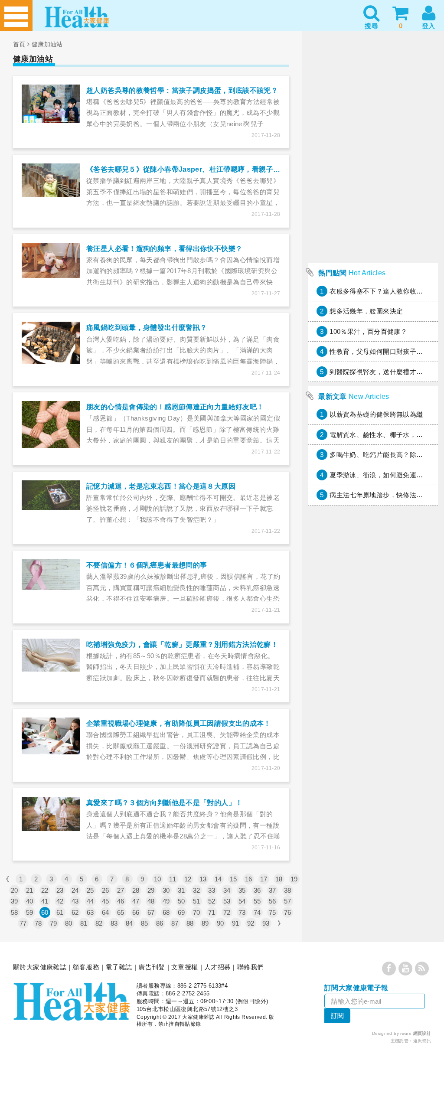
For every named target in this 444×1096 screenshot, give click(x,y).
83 (114, 923)
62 (75, 912)
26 (105, 890)
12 (188, 879)
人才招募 (217, 967)
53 (227, 901)
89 (205, 923)
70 (196, 912)
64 (105, 912)
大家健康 (71, 1001)
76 (287, 912)
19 (294, 879)
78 (38, 923)
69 (181, 912)
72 (227, 912)
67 (151, 912)
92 (251, 923)
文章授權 (184, 967)
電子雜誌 (118, 967)
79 (53, 923)
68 (166, 912)
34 (227, 890)
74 (257, 912)
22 (45, 890)
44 (90, 901)
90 (220, 923)
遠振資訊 (422, 1040)
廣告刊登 (151, 967)
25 (90, 890)
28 (136, 890)
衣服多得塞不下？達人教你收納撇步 (383, 291)
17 (264, 879)
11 (172, 879)
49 (166, 901)
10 (157, 879)
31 (181, 890)
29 (151, 890)
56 (272, 901)
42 (60, 901)
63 (90, 912)
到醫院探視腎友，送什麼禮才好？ (380, 371)
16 (248, 879)
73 (242, 912)
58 (14, 912)
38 (287, 890)
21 (29, 890)
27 (120, 890)
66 (136, 912)
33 (211, 890)
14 (218, 879)
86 (159, 923)
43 (75, 901)
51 (196, 901)
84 (129, 923)
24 (75, 890)
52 (211, 901)
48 (151, 901)
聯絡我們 (250, 967)
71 (211, 912)
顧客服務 (85, 967)
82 (99, 923)
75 (272, 912)
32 (196, 890)
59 (29, 912)
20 (14, 890)
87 (175, 923)
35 (242, 890)
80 (68, 923)
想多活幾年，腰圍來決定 (366, 311)
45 (105, 901)
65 (120, 912)
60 (45, 912)
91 (235, 923)
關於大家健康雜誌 (39, 967)
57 (287, 901)
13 (203, 879)
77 (23, 923)
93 (266, 923)
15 (233, 879)
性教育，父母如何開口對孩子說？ (380, 351)
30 (166, 890)
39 (14, 901)
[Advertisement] (373, 204)
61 (60, 912)
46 (120, 901)
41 (45, 901)
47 (136, 901)
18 (279, 879)
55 (257, 901)
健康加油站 (47, 44)
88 (190, 923)
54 (242, 901)
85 (144, 923)
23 (60, 890)
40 (29, 901)
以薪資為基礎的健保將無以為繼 (376, 414)
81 (84, 923)
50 (181, 901)
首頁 (19, 44)
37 (272, 890)
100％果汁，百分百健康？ (368, 331)
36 (257, 890)
